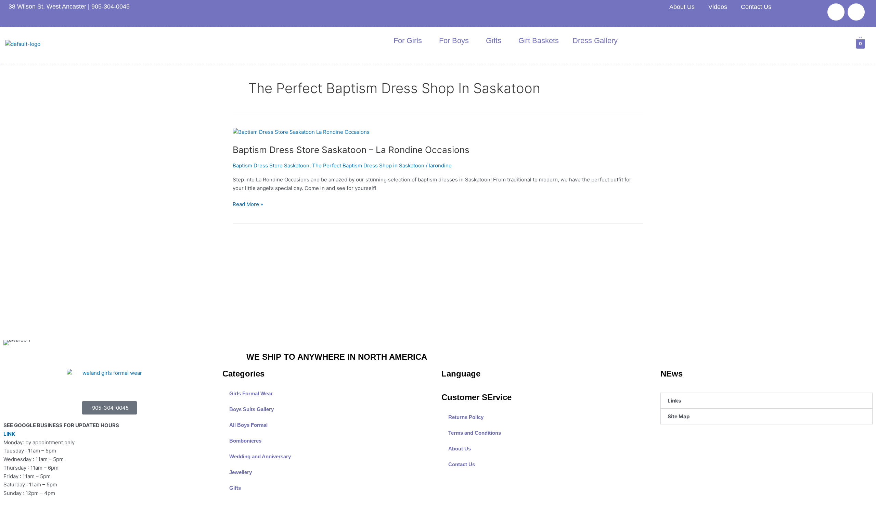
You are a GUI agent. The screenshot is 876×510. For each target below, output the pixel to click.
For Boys (454, 40)
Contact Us (756, 6)
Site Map (679, 416)
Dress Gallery (595, 40)
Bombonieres (245, 441)
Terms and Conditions (474, 433)
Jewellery (240, 472)
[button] (766, 400)
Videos (717, 6)
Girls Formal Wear (251, 393)
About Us (682, 6)
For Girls (408, 40)
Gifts (493, 40)
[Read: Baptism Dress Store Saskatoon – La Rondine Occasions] (301, 131)
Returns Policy (466, 417)
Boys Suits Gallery (251, 409)
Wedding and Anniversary (260, 456)
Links (674, 400)
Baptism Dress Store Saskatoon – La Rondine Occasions (351, 149)
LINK (9, 434)
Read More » (248, 203)
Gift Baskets (538, 40)
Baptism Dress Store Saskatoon (271, 165)
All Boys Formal (248, 425)
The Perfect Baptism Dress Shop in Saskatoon (368, 165)
